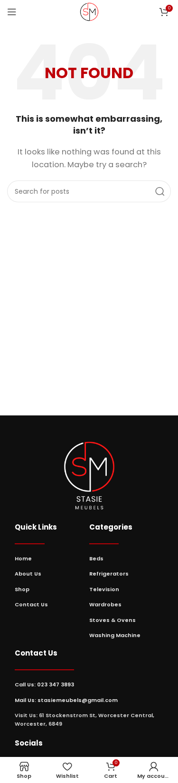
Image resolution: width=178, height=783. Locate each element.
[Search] (160, 191)
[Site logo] (89, 11)
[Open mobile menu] (11, 11)
